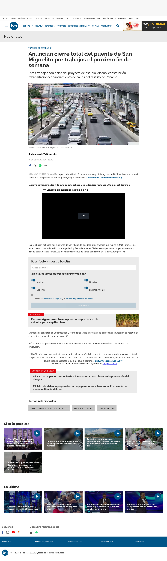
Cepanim (38, 18)
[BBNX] (5, 553)
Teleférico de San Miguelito (114, 18)
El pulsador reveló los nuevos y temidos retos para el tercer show (23, 508)
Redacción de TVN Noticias (42, 154)
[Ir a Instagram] (8, 532)
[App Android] (37, 532)
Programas (106, 26)
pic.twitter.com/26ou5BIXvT (109, 360)
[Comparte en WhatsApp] (40, 165)
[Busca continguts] (117, 26)
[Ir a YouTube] (14, 532)
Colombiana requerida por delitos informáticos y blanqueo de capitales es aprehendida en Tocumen (23, 466)
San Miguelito (106, 408)
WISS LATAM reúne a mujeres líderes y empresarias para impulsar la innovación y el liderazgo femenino (20, 442)
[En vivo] (146, 23)
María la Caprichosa (152, 27)
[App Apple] (31, 532)
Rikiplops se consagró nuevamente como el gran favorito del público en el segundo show (103, 506)
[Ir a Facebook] (3, 532)
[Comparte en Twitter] (35, 165)
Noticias (26, 26)
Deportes (49, 26)
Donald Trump (134, 18)
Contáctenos (139, 541)
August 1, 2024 (110, 364)
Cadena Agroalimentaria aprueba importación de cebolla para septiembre (64, 321)
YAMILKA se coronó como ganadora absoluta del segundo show (62, 506)
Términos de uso (75, 541)
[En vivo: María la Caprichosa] (132, 26)
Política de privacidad (44, 541)
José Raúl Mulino (25, 18)
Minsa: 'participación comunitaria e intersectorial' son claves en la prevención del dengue (81, 378)
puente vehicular (83, 408)
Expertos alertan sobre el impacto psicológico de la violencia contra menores (63, 443)
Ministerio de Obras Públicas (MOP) (49, 408)
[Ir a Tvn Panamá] (14, 26)
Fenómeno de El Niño (61, 18)
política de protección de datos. (79, 299)
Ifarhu (47, 18)
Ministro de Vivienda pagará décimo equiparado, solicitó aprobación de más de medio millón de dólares (80, 387)
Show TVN (39, 26)
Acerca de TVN (107, 541)
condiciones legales (53, 299)
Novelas (95, 26)
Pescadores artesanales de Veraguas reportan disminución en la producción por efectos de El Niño (103, 442)
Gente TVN (6, 541)
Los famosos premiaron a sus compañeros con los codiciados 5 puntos (143, 506)
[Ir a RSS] (20, 532)
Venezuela (76, 18)
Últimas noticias (9, 18)
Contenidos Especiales (77, 26)
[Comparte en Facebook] (30, 165)
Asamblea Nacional (92, 18)
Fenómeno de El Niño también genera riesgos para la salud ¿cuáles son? (141, 443)
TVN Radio (62, 26)
